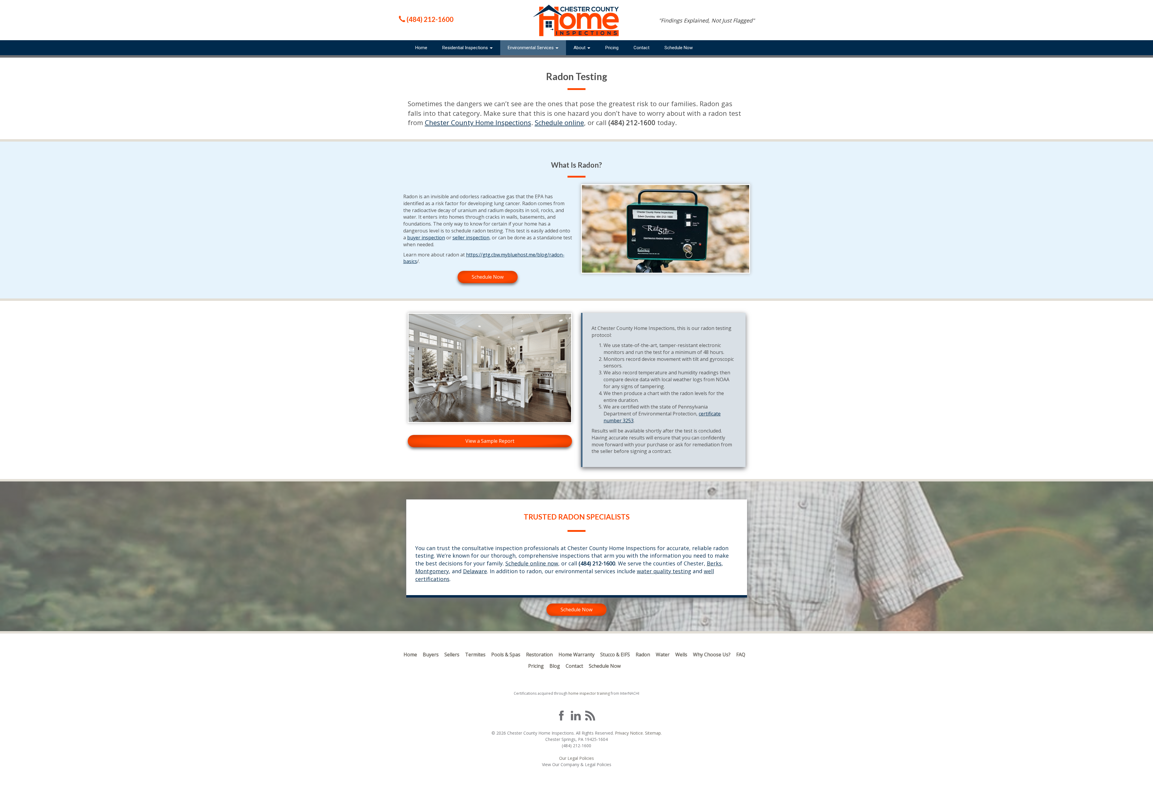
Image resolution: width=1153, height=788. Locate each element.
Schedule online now (531, 563)
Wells (681, 654)
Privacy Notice (629, 733)
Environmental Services (531, 47)
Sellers (451, 654)
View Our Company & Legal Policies (576, 764)
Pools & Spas (505, 654)
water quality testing (664, 571)
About (580, 47)
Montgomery (432, 571)
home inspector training (589, 693)
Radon (643, 654)
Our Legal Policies (576, 758)
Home (421, 47)
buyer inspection (426, 237)
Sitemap (653, 733)
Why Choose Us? (712, 654)
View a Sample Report (489, 441)
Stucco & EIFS (615, 654)
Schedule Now (678, 47)
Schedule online (559, 122)
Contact (641, 47)
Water (663, 654)
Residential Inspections (465, 47)
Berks (714, 563)
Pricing (612, 47)
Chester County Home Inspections (478, 122)
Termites (475, 654)
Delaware (475, 571)
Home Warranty (576, 654)
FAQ (740, 654)
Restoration (539, 654)
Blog (554, 666)
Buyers (431, 654)
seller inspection (470, 237)
